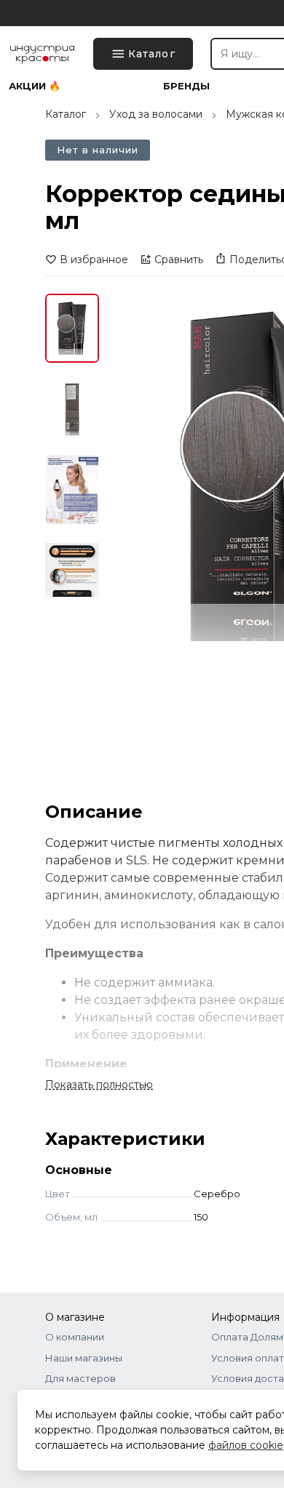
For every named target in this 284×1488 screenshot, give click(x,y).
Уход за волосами (155, 114)
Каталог (65, 114)
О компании (74, 1337)
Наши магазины (83, 1358)
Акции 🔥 (34, 86)
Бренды (186, 86)
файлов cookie (245, 1445)
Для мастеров (80, 1378)
